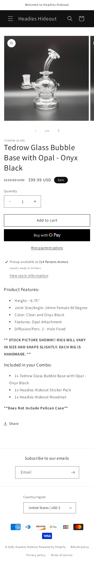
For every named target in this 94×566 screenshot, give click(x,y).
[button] (10, 18)
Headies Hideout (26, 547)
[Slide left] (35, 130)
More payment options (47, 248)
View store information (29, 275)
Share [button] (14, 423)
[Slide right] (58, 130)
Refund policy (79, 547)
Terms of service (62, 555)
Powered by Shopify (52, 547)
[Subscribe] (73, 472)
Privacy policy (36, 555)
